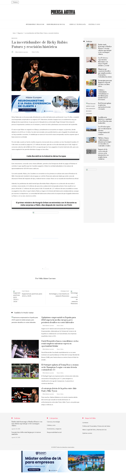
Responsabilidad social (54, 432)
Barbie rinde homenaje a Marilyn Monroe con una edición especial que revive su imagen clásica (105, 49)
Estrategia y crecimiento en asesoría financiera (59, 293)
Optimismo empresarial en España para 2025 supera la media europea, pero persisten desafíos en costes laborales (58, 320)
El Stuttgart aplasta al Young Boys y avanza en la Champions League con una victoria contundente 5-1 (60, 367)
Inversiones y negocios (54, 429)
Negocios (14, 38)
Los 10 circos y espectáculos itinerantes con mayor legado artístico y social (103, 62)
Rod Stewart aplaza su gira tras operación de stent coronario (104, 106)
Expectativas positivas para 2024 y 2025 (32, 293)
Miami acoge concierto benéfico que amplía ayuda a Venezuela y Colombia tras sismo (105, 73)
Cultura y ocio (51, 425)
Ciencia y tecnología (53, 422)
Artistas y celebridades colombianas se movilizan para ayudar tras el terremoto (103, 95)
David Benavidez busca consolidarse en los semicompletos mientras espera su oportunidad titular (59, 343)
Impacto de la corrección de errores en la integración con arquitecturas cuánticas (103, 154)
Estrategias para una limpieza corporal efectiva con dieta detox (105, 83)
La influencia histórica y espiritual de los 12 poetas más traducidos (105, 120)
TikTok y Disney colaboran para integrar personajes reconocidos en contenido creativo (104, 142)
